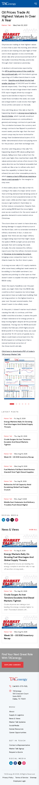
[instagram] (16, 520)
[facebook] (8, 520)
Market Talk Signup (16, 748)
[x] (12, 520)
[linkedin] (3, 520)
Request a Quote (16, 752)
